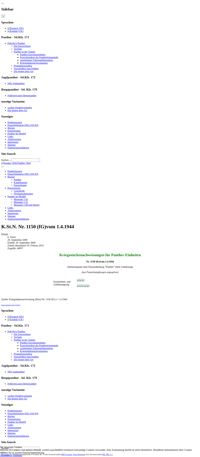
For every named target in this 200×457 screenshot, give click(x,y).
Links (10, 136)
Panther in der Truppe (24, 51)
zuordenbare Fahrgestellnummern (36, 60)
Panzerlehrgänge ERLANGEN (23, 125)
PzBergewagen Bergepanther (22, 95)
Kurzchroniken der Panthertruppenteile (39, 57)
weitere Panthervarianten (20, 107)
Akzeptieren (6, 455)
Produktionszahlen (23, 65)
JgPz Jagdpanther (16, 83)
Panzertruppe (14, 131)
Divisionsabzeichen (23, 193)
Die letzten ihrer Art (23, 71)
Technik (18, 49)
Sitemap (11, 145)
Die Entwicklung (22, 46)
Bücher (11, 128)
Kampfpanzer (20, 182)
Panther (17, 179)
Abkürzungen (14, 139)
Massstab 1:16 (21, 199)
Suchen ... (6, 160)
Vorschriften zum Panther (26, 68)
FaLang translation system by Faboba (10, 305)
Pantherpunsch (15, 122)
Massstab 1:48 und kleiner (27, 205)
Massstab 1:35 (21, 202)
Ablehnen (17, 455)
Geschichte (19, 191)
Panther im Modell (17, 133)
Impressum (13, 142)
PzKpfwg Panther (16, 43)
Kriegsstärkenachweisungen (34, 63)
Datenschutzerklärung (18, 147)
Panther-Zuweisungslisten (32, 54)
